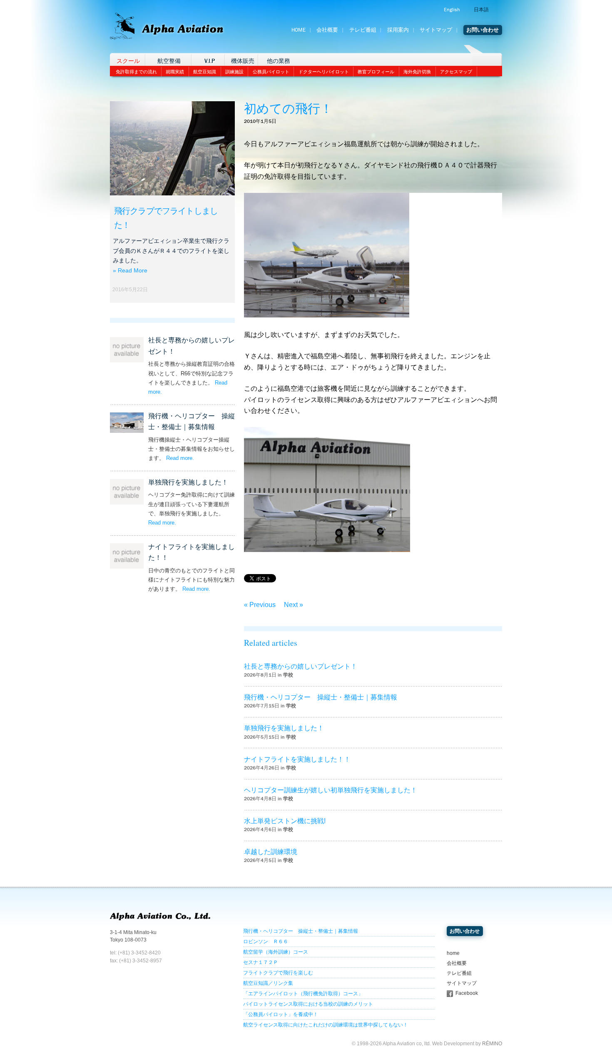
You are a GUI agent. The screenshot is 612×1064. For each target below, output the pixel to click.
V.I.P (209, 61)
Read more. (180, 458)
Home (298, 30)
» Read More (130, 270)
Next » (293, 604)
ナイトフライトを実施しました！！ (297, 759)
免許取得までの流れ (136, 71)
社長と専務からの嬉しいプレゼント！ (300, 666)
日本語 (481, 9)
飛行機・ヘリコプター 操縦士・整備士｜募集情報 (320, 697)
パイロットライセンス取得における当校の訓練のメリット (308, 1004)
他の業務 (278, 61)
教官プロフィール (376, 71)
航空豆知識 (204, 71)
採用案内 (398, 30)
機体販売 (242, 61)
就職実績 (175, 71)
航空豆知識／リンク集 (268, 983)
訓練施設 (234, 71)
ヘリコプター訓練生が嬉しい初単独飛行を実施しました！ (330, 790)
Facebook (466, 993)
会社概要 (327, 30)
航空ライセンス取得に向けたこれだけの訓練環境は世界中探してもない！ (325, 1025)
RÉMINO (492, 1044)
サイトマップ (436, 30)
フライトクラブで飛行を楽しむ (278, 973)
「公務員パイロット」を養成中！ (280, 1014)
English (452, 9)
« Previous (260, 604)
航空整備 (169, 61)
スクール (128, 61)
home (453, 953)
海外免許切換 (417, 71)
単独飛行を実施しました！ (188, 482)
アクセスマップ (456, 71)
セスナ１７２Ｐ (260, 962)
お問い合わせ (482, 30)
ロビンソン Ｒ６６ (265, 941)
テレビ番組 (362, 30)
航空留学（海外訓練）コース (275, 952)
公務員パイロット (271, 71)
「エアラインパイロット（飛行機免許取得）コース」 (303, 994)
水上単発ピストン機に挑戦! (285, 820)
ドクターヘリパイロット (324, 71)
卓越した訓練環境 (270, 851)
